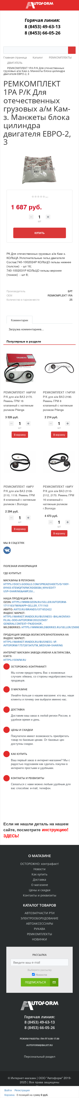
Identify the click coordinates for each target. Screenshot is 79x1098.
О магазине (39, 885)
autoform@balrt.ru (39, 1045)
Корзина (9, 1095)
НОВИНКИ (39, 939)
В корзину (20, 434)
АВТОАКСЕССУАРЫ (39, 923)
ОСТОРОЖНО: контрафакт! (39, 864)
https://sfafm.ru (14, 660)
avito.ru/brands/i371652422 (32, 609)
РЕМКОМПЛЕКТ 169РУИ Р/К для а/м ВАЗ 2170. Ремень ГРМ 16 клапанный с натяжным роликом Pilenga (20, 401)
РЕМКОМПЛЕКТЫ (39, 934)
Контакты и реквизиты (39, 895)
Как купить (39, 874)
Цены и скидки (39, 890)
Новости (39, 869)
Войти (8, 1090)
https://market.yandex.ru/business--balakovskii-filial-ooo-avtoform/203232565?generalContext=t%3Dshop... (37, 620)
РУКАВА (39, 929)
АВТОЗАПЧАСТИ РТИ (40, 913)
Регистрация (22, 1090)
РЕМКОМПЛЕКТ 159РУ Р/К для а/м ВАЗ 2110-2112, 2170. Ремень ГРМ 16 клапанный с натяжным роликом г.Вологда (58, 497)
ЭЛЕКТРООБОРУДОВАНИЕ (39, 918)
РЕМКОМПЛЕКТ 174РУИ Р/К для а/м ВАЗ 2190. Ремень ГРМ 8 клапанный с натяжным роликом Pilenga (59, 401)
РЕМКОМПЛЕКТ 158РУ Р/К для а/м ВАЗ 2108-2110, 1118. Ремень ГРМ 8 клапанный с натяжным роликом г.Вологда (20, 495)
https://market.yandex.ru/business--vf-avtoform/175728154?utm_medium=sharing (33, 643)
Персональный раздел (39, 1056)
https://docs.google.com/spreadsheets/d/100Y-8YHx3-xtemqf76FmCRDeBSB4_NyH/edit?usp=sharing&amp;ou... (36, 587)
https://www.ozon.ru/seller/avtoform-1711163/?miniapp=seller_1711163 (35, 603)
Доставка (39, 880)
